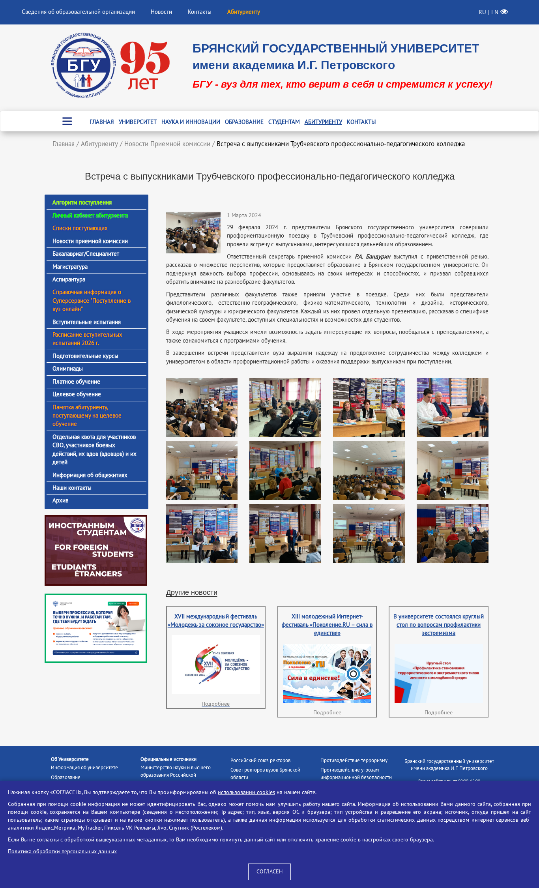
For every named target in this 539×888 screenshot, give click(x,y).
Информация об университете (84, 767)
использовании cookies (246, 792)
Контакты (199, 11)
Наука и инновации (190, 122)
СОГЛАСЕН (269, 871)
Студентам (284, 122)
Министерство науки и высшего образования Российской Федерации (175, 774)
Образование (244, 122)
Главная (102, 122)
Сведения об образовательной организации (78, 11)
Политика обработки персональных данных (62, 851)
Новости (161, 11)
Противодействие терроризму (353, 760)
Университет (138, 122)
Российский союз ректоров (260, 760)
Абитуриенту (323, 122)
